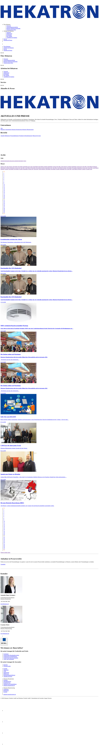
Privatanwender (7, 666)
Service (5, 39)
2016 (25, 161)
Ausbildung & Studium (11, 37)
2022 (11, 161)
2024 (6, 161)
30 (4, 211)
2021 (13, 161)
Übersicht (8, 25)
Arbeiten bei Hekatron (8, 47)
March (37, 166)
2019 (18, 161)
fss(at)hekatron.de (5, 604)
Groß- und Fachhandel (8, 659)
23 (4, 201)
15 (4, 191)
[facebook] (14, 710)
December (15, 166)
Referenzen (6, 690)
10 (4, 184)
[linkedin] (14, 721)
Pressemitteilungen (14, 135)
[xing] (14, 733)
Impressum (5, 670)
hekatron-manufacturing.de (9, 694)
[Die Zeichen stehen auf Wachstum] (49, 342)
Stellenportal (9, 33)
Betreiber (5, 664)
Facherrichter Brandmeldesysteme (11, 655)
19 (4, 196)
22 (4, 200)
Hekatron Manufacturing (28, 129)
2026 (2, 161)
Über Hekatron (6, 46)
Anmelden (3, 564)
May (60, 166)
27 (4, 207)
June (8, 166)
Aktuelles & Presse (7, 40)
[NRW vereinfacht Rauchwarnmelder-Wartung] (49, 313)
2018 (20, 161)
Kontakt (5, 668)
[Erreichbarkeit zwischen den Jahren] (49, 227)
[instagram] (14, 744)
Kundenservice (6, 682)
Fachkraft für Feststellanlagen (10, 656)
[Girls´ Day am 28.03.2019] (49, 404)
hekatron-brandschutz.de (9, 685)
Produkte (5, 680)
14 (4, 190)
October (46, 166)
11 (4, 186)
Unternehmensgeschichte (12, 27)
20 (4, 197)
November (20, 166)
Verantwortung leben (11, 29)
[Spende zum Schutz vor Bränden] (49, 461)
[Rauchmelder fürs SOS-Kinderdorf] (49, 255)
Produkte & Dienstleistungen (25, 135)
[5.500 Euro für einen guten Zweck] (49, 433)
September (25, 166)
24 (4, 203)
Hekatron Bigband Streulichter (13, 28)
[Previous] (3, 171)
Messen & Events (37, 135)
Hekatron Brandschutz (17, 129)
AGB (4, 671)
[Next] (3, 213)
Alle (2, 128)
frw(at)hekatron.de (5, 633)
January (2, 166)
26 (4, 205)
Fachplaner (6, 654)
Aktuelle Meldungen (5, 135)
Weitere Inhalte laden (5, 552)
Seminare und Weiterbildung (10, 684)
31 (4, 212)
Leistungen (6, 689)
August (54, 166)
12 (4, 187)
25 (4, 204)
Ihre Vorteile (9, 36)
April (34, 166)
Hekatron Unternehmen (6, 129)
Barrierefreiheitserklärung (9, 675)
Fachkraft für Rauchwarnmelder (10, 657)
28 (4, 208)
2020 (15, 161)
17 (4, 194)
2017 (22, 161)
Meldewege (6, 673)
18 (4, 195)
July (5, 166)
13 (4, 188)
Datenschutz (6, 672)
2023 (9, 161)
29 (4, 209)
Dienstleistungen (7, 681)
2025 (4, 161)
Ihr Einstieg (9, 35)
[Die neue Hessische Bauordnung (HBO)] (49, 490)
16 (4, 192)
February (95, 166)
